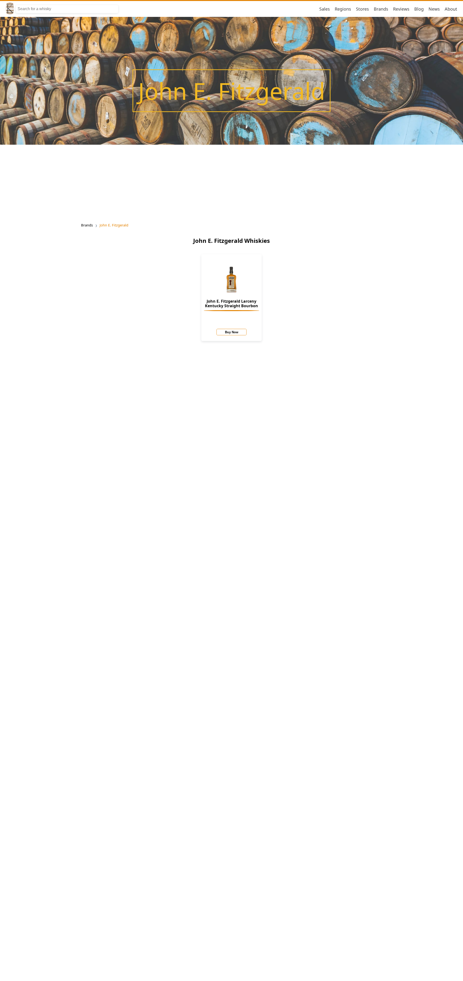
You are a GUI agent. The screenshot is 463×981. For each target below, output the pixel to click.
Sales (324, 9)
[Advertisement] (231, 182)
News (434, 9)
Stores (362, 9)
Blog (419, 9)
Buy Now (231, 332)
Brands (381, 9)
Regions (343, 9)
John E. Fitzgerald (114, 225)
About (451, 9)
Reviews (401, 9)
